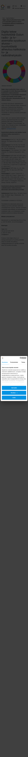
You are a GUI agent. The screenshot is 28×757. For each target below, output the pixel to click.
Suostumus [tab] (5, 362)
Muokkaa (13, 392)
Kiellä (14, 397)
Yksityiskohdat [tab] (14, 362)
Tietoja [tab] (23, 362)
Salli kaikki (14, 387)
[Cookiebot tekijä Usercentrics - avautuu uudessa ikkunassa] (20, 358)
